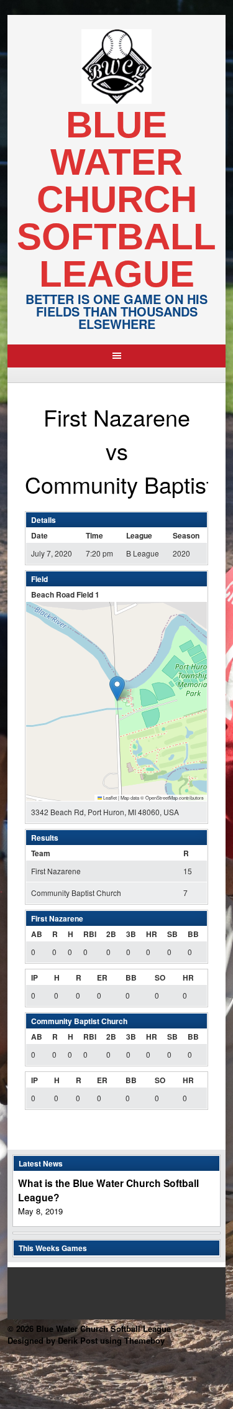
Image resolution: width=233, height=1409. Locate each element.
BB (193, 934)
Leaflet (109, 797)
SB (172, 934)
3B (131, 934)
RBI (89, 934)
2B (111, 934)
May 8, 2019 (40, 1211)
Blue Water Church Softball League (116, 199)
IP (34, 977)
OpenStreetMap (161, 797)
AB (36, 934)
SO (160, 977)
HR (151, 934)
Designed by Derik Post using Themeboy (86, 1340)
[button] (117, 688)
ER (102, 977)
